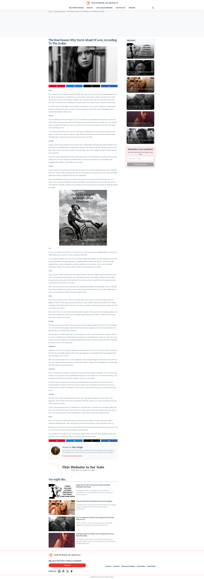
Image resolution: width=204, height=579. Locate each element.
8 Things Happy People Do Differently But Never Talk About (140, 73)
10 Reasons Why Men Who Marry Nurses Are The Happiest (94, 501)
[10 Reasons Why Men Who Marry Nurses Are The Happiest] (62, 507)
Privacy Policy (141, 566)
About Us (108, 566)
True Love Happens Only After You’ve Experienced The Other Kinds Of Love (95, 518)
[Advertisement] (102, 25)
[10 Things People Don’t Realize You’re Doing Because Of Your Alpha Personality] (62, 540)
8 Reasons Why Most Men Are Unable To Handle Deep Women (140, 141)
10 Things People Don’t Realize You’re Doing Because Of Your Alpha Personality (95, 535)
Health (90, 8)
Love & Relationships (104, 8)
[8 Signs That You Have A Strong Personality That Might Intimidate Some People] (62, 491)
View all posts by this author (72, 456)
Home (50, 11)
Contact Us (116, 566)
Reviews (132, 8)
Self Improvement (76, 8)
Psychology (121, 8)
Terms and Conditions (128, 566)
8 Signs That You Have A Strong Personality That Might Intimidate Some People (93, 486)
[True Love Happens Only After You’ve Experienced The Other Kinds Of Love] (62, 524)
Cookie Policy (151, 566)
